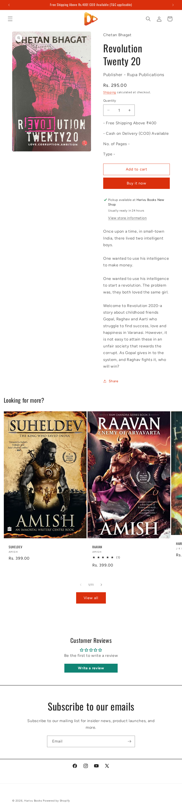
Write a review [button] (91, 668)
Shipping (109, 92)
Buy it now (136, 183)
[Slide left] (81, 585)
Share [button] (113, 381)
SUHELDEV (15, 547)
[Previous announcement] (9, 5)
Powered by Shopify (56, 800)
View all (91, 598)
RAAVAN (97, 547)
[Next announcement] (173, 5)
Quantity (109, 101)
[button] (10, 19)
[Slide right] (101, 585)
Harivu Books (33, 800)
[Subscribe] (129, 741)
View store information (127, 218)
